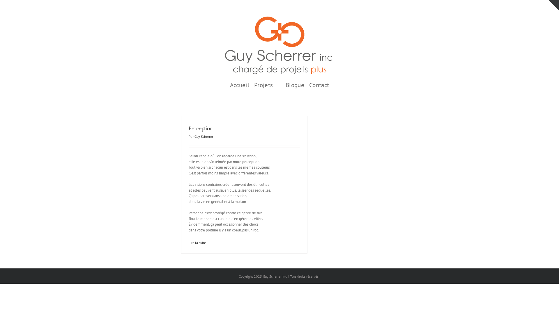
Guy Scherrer (203, 136)
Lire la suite (197, 242)
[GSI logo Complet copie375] (279, 18)
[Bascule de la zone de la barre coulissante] (554, 5)
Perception (201, 128)
